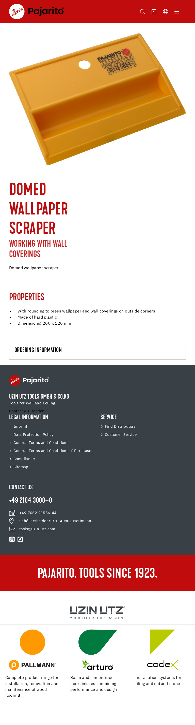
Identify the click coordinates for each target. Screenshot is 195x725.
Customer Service (121, 435)
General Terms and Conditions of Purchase (52, 451)
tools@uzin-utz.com (37, 529)
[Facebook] (20, 539)
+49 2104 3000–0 (30, 501)
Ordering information (38, 350)
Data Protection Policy (33, 435)
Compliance (24, 459)
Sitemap (20, 467)
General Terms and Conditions (40, 443)
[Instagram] (12, 539)
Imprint (20, 426)
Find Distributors (120, 426)
